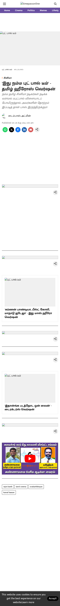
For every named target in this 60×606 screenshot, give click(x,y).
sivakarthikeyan (36, 486)
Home (7, 10)
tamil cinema (21, 486)
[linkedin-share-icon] (24, 131)
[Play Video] (30, 458)
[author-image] (4, 116)
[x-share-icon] (11, 131)
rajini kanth (7, 486)
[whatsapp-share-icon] (5, 131)
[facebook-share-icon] (17, 131)
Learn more (28, 602)
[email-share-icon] (30, 131)
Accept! (53, 598)
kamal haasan (8, 492)
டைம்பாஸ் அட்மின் (19, 116)
